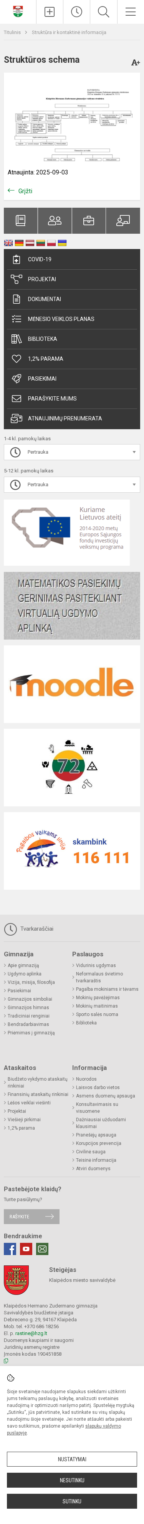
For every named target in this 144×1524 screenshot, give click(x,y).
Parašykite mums (52, 399)
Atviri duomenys (93, 1168)
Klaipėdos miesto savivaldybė (82, 1280)
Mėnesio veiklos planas (61, 319)
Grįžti (25, 191)
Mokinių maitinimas (97, 1006)
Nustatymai (72, 1459)
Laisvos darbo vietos (98, 1087)
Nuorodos (86, 1079)
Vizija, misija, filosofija (31, 982)
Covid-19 (39, 259)
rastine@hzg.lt (31, 1333)
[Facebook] (10, 1249)
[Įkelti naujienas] (49, 12)
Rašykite (19, 1217)
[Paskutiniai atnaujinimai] (76, 12)
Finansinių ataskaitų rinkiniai (38, 1094)
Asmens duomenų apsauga (105, 1096)
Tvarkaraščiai (36, 928)
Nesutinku (72, 1480)
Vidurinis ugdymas (96, 965)
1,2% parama (45, 359)
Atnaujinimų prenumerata (65, 418)
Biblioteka (42, 339)
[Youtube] (26, 1249)
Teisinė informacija (96, 1160)
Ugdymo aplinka (24, 974)
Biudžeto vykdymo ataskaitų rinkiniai (38, 1082)
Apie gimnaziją (23, 965)
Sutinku (72, 1501)
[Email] (42, 1249)
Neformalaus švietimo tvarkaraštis (99, 977)
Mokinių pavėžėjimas (98, 997)
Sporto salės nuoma (97, 1014)
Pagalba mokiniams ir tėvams (107, 989)
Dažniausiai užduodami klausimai (101, 1123)
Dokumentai (44, 299)
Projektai (42, 279)
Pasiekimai (42, 379)
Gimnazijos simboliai (30, 999)
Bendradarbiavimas (28, 1024)
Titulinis (13, 32)
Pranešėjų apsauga (96, 1135)
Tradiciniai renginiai (29, 1016)
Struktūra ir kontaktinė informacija (69, 32)
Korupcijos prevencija (98, 1143)
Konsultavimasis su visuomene (97, 1108)
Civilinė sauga (91, 1151)
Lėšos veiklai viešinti (29, 1103)
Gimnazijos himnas (28, 1007)
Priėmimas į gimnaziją (31, 1033)
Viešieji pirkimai (24, 1119)
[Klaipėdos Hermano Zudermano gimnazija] (18, 11)
